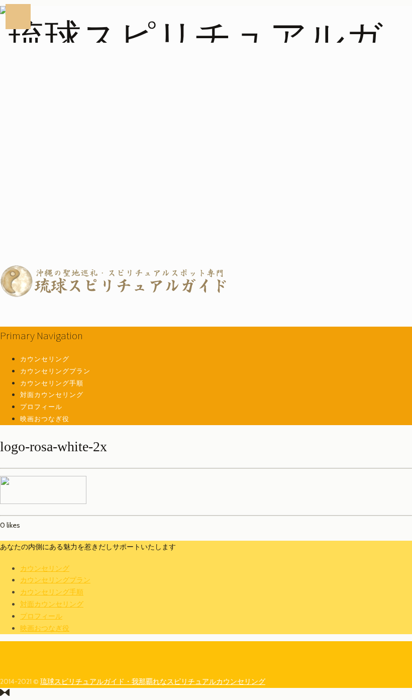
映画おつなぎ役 (44, 419)
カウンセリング (44, 359)
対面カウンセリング (51, 394)
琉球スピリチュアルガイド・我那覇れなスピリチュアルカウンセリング (152, 681)
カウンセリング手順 (51, 383)
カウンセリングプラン (55, 371)
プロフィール (41, 407)
